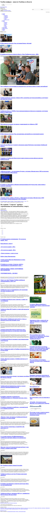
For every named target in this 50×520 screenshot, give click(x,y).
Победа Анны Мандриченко (8, 256)
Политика (6, 15)
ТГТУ (19, 508)
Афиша (3, 30)
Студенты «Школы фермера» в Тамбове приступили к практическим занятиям (40, 306)
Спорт (5, 18)
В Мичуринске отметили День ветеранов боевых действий (15, 43)
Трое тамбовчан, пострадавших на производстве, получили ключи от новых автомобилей (23, 86)
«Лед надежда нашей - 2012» (8, 246)
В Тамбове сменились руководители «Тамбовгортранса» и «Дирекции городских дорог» (14, 397)
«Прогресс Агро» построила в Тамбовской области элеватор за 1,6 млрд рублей (14, 417)
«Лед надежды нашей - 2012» (8, 250)
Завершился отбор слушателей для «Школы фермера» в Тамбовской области (39, 321)
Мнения (3, 29)
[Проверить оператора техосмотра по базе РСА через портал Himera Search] (35, 373)
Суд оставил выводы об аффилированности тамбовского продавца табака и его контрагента (13, 437)
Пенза (5, 25)
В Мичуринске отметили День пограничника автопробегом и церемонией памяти (22, 134)
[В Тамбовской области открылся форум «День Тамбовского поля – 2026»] (6, 52)
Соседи (3, 21)
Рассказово (7, 508)
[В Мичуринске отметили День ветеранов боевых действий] (6, 41)
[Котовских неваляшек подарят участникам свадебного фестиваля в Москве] (6, 374)
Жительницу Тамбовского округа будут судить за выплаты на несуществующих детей (13, 319)
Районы (3, 20)
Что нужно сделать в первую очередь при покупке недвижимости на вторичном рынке (39, 414)
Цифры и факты (5, 28)
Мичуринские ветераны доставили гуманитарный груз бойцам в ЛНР (19, 124)
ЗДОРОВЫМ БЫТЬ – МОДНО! (9, 273)
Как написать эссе (34, 386)
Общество (6, 16)
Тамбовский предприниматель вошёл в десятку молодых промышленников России (13, 386)
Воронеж (5, 22)
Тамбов (3, 14)
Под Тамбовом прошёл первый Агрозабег (11, 465)
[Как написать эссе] (35, 384)
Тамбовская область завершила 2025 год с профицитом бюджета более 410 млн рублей (15, 494)
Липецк (5, 23)
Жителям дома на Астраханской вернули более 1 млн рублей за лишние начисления (15, 447)
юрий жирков (25, 508)
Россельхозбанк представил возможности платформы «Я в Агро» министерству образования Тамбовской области (39, 336)
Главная (3, 13)
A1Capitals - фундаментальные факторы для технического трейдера (39, 402)
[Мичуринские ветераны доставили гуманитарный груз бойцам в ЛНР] (6, 122)
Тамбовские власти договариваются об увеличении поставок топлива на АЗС (14, 290)
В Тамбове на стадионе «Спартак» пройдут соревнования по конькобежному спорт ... (12, 265)
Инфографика (4, 27)
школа (22, 508)
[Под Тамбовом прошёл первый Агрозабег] (6, 463)
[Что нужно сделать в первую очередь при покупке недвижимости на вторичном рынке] (35, 410)
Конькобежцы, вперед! (7, 243)
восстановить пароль (7, 10)
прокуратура (2, 508)
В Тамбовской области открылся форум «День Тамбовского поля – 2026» (19, 54)
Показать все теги (3, 510)
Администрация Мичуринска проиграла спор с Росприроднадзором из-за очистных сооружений (13, 330)
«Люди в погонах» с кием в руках (9, 253)
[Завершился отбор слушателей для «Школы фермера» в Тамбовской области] (35, 318)
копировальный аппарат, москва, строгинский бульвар (16, 511)
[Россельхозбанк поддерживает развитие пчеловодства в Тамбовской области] (35, 357)
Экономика (6, 17)
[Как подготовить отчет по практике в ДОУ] (35, 395)
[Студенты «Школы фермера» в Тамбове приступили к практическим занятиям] (35, 302)
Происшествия (6, 19)
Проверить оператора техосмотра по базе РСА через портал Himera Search (40, 376)
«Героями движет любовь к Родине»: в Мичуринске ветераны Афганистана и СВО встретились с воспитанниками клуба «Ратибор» (22, 198)
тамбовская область (15, 508)
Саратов (5, 26)
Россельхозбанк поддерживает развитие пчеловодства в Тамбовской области (40, 361)
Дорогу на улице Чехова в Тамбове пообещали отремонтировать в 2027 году (13, 280)
